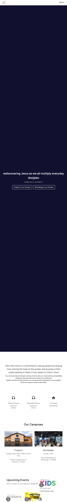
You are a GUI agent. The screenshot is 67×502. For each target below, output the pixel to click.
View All (34, 484)
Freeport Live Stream (22, 187)
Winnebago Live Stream (44, 187)
